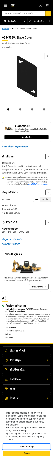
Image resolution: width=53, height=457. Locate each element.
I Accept (26, 453)
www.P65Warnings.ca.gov (38, 184)
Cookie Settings (26, 446)
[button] (15, 146)
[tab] (8, 109)
